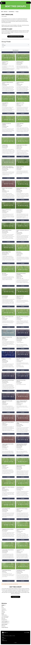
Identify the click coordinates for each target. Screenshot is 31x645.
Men (2, 606)
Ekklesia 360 (15, 642)
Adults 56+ (3, 611)
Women (3, 607)
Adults (3, 605)
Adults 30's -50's (4, 610)
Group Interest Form (15, 596)
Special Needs (4, 624)
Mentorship (3, 618)
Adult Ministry (11, 11)
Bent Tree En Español (5, 617)
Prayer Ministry (5, 627)
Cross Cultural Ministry (5, 616)
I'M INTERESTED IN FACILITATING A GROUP (15, 36)
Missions (3, 625)
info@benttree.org (4, 640)
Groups (3, 613)
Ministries (4, 603)
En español (3, 612)
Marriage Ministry (4, 619)
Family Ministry (5, 622)
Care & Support (5, 621)
